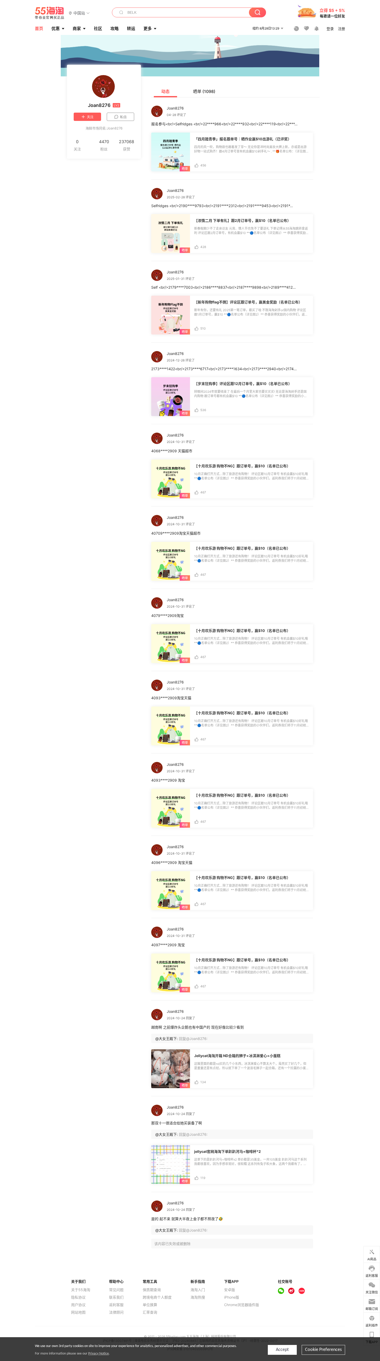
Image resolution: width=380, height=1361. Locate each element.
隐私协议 (78, 1297)
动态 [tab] (165, 91)
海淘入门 (198, 1290)
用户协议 (78, 1305)
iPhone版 (231, 1297)
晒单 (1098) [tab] (204, 91)
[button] (79, 13)
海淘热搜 (198, 1297)
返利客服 (116, 1305)
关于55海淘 (80, 1290)
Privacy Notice (98, 1354)
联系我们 (116, 1297)
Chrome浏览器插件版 (241, 1305)
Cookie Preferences (323, 1349)
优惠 (55, 28)
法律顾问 (116, 1312)
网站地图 (78, 1312)
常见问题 (116, 1290)
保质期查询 (152, 1290)
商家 (77, 28)
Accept (282, 1349)
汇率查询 (150, 1312)
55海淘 (49, 13)
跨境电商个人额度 (157, 1297)
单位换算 (150, 1305)
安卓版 (229, 1290)
